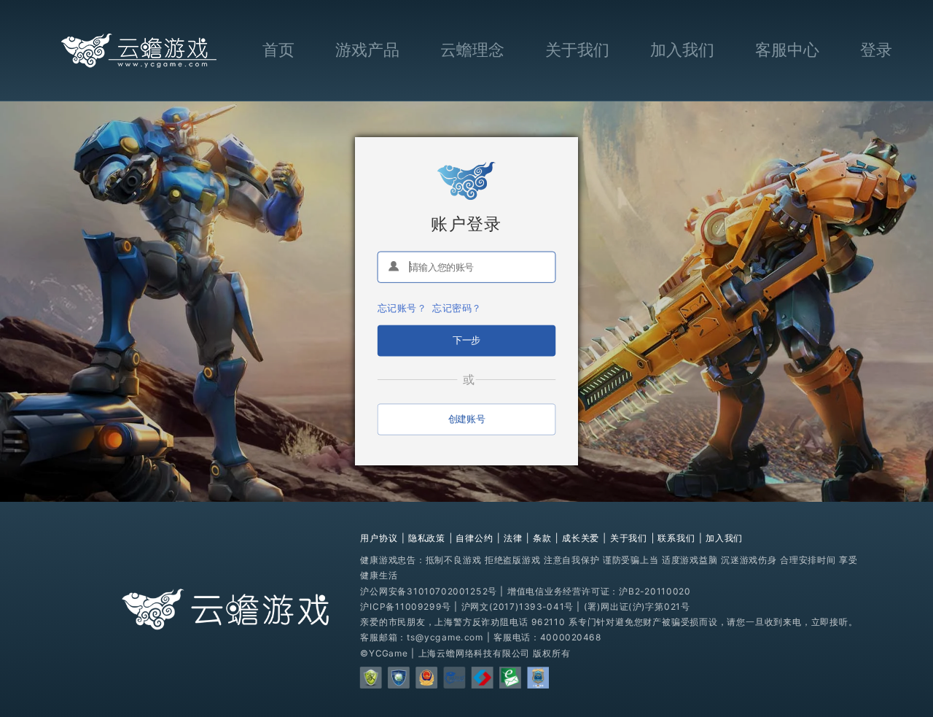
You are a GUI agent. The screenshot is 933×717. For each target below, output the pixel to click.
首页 (278, 49)
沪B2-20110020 (654, 591)
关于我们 (577, 49)
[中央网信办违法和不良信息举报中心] (510, 678)
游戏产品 (367, 49)
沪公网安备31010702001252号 (428, 591)
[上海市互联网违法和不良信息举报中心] (482, 678)
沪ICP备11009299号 (405, 606)
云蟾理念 (472, 49)
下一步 (466, 339)
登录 (876, 49)
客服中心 (787, 49)
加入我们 (682, 49)
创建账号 (466, 418)
